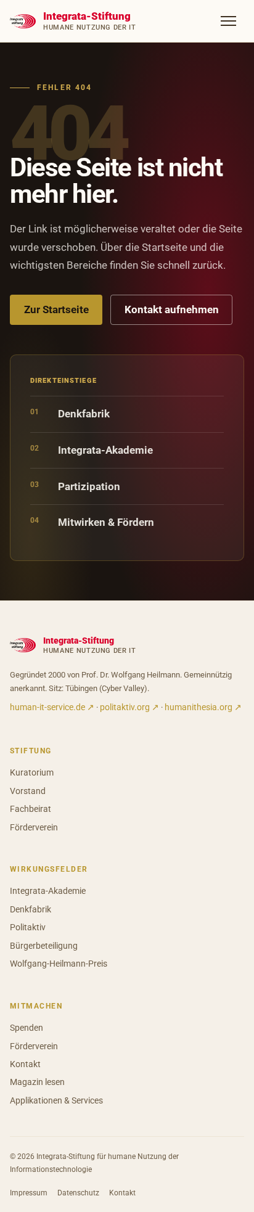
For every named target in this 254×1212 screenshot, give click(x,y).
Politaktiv (28, 927)
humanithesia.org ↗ (203, 707)
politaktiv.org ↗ (129, 707)
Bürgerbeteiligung (44, 946)
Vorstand (28, 791)
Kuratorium (32, 772)
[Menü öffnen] (228, 21)
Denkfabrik (70, 413)
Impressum (28, 1192)
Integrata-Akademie (91, 449)
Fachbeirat (30, 809)
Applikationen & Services (56, 1100)
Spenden (26, 1028)
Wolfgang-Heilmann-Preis (58, 963)
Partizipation (75, 486)
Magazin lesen (37, 1082)
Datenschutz (78, 1192)
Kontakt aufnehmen (172, 309)
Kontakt (25, 1064)
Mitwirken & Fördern (92, 521)
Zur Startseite (56, 309)
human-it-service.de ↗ (52, 707)
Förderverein (34, 827)
